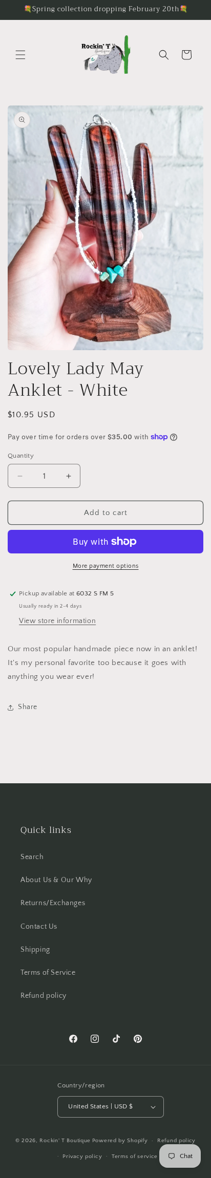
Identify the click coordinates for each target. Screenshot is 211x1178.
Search (32, 857)
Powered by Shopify (120, 1141)
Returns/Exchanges (52, 903)
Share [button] (27, 707)
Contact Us (38, 927)
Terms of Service (48, 973)
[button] (20, 55)
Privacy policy (82, 1156)
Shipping (35, 950)
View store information (57, 621)
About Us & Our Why (56, 880)
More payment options (106, 566)
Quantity (21, 455)
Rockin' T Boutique (65, 1141)
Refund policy (43, 996)
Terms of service (135, 1156)
